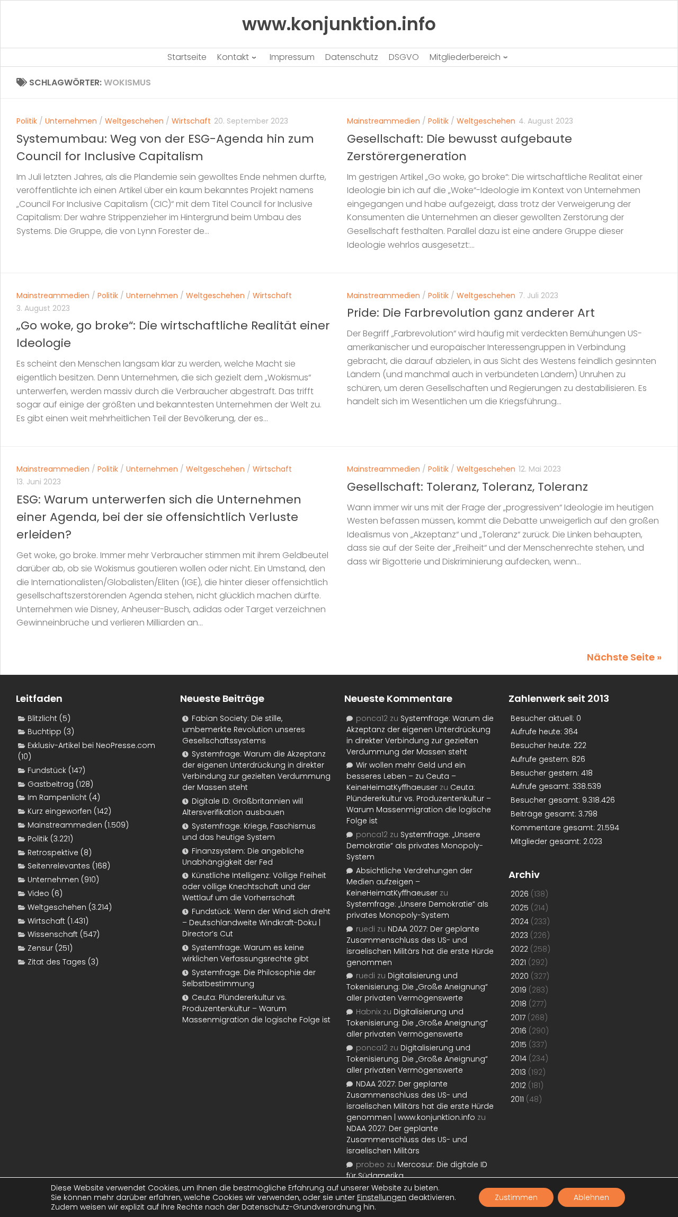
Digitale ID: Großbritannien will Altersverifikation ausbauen (242, 807)
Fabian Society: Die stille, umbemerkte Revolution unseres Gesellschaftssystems (243, 729)
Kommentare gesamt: (554, 827)
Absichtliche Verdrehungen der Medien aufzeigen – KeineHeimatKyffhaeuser (409, 881)
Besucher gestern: (546, 773)
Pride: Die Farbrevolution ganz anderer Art (471, 313)
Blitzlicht (42, 718)
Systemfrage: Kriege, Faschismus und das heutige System (249, 831)
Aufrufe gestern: (541, 759)
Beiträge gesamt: (544, 814)
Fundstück (47, 770)
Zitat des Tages (57, 962)
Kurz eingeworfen (60, 811)
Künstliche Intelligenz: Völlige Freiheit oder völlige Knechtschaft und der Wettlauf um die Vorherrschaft (254, 886)
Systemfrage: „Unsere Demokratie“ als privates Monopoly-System (414, 845)
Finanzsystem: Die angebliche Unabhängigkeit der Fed (243, 856)
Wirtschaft (191, 121)
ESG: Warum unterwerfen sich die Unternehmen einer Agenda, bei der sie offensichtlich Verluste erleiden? (158, 517)
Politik (26, 121)
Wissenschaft (53, 934)
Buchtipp (44, 731)
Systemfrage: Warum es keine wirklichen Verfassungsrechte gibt (245, 953)
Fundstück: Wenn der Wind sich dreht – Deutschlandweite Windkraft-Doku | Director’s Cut (256, 922)
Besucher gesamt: (546, 800)
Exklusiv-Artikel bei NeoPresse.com (91, 745)
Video (38, 893)
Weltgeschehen (134, 121)
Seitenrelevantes (59, 865)
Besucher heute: (542, 745)
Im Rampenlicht (57, 797)
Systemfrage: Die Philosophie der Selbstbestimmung (249, 978)
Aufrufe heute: (537, 731)
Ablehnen (591, 1197)
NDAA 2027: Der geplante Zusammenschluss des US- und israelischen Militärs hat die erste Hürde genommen (420, 946)
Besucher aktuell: (543, 718)
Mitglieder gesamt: (547, 841)
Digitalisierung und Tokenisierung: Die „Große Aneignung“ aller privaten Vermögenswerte (417, 986)
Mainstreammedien (383, 121)
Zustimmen (516, 1197)
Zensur (40, 948)
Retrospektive (53, 852)
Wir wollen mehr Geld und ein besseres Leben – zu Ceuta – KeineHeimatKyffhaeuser (406, 776)
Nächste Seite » (624, 657)
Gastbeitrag (51, 784)
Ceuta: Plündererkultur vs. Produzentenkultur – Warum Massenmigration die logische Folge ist (256, 1008)
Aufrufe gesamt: (542, 786)
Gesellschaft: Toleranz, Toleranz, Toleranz (467, 487)
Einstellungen (381, 1197)
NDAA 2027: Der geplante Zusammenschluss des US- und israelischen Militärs (406, 1139)
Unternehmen (71, 121)
